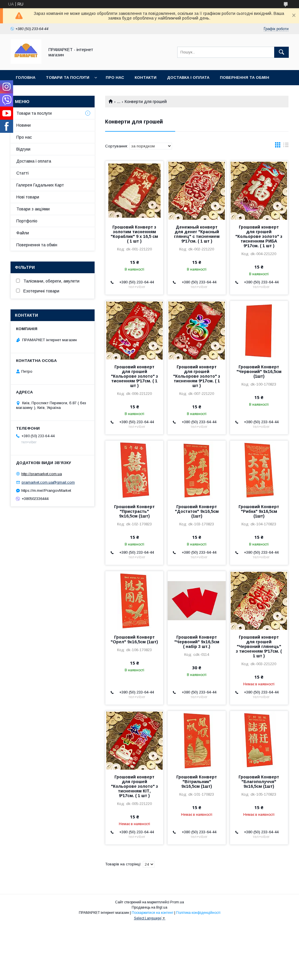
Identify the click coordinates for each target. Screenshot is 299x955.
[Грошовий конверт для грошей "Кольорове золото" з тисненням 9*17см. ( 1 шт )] (134, 330)
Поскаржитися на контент (152, 913)
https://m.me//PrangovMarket (46, 490)
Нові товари (27, 197)
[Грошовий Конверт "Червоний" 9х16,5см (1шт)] (259, 330)
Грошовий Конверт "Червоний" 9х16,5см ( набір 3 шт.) (196, 642)
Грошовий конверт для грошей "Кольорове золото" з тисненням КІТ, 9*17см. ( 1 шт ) (134, 786)
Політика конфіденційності (198, 913)
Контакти (146, 77)
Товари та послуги (67, 77)
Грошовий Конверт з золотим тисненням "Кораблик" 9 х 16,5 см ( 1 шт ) (134, 234)
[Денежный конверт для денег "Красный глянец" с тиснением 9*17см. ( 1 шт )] (196, 190)
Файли (22, 233)
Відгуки (23, 149)
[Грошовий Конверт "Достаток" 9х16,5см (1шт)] (196, 470)
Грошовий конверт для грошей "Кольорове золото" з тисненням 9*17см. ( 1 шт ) (134, 376)
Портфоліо (26, 221)
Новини (23, 125)
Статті (22, 173)
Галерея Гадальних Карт (40, 185)
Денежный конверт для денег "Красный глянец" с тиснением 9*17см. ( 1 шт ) (197, 234)
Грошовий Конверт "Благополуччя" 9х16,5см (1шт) (259, 782)
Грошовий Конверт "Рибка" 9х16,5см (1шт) (259, 511)
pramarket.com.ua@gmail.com (48, 482)
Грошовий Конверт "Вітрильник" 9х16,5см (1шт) (196, 782)
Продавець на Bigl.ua (149, 907)
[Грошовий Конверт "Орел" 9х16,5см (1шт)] (134, 600)
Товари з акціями (33, 209)
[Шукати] (281, 52)
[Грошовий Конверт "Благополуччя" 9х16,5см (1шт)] (259, 740)
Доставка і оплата (188, 77)
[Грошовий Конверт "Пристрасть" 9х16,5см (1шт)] (134, 470)
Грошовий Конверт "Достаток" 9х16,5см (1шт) (197, 511)
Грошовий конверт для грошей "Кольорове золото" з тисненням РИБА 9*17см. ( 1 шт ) (258, 236)
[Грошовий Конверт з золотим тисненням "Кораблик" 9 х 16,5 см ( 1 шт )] (134, 190)
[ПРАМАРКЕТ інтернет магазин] (26, 62)
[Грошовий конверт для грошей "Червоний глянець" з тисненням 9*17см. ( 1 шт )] (259, 600)
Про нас (115, 77)
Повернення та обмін (244, 77)
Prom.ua (177, 902)
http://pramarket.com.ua (41, 474)
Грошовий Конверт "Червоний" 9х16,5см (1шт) (259, 372)
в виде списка (285, 146)
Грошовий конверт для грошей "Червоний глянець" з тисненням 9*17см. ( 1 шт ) (259, 646)
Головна (25, 77)
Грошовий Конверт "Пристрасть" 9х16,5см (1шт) (134, 511)
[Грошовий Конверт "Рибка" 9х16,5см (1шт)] (259, 470)
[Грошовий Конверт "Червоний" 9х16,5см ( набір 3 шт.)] (196, 600)
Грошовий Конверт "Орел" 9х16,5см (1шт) (134, 639)
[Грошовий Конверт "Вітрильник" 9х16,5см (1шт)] (196, 740)
